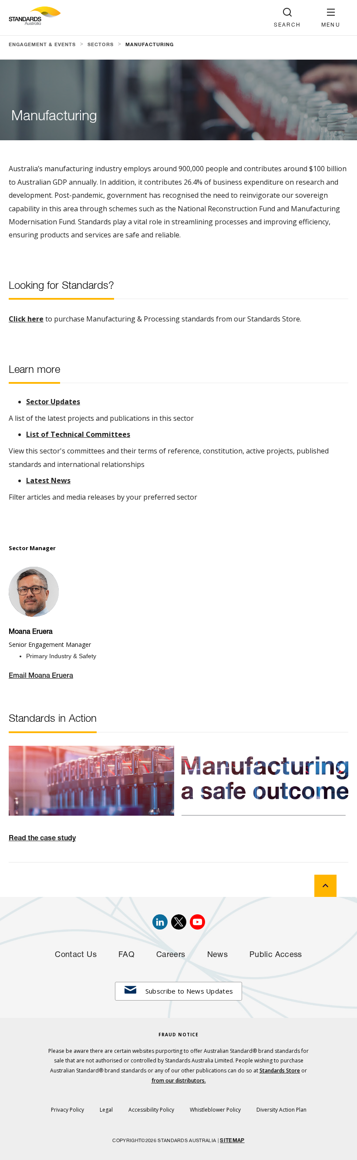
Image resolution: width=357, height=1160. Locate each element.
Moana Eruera (50, 676)
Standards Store (279, 1070)
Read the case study (42, 838)
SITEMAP (232, 1140)
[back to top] (325, 886)
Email (18, 676)
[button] (330, 17)
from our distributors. (179, 1080)
